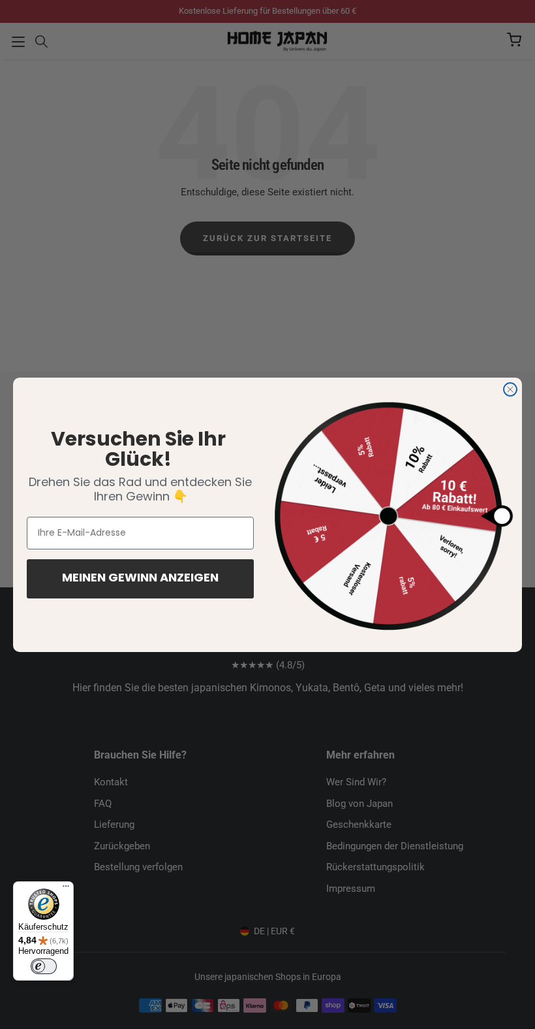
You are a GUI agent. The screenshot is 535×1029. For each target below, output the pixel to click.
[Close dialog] (510, 389)
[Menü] (66, 889)
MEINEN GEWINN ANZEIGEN (140, 579)
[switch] (44, 966)
